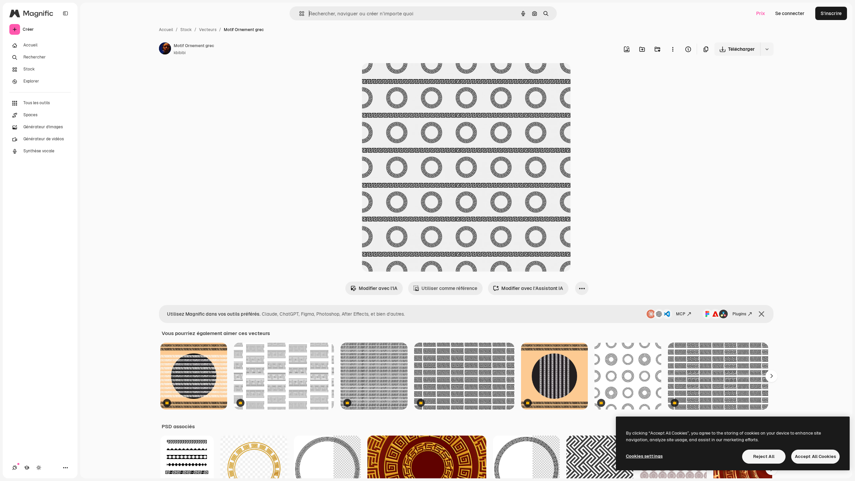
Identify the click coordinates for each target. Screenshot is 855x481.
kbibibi (180, 52)
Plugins (739, 314)
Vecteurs (207, 29)
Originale (406, 76)
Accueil (166, 29)
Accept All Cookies (815, 456)
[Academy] (26, 467)
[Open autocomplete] (299, 13)
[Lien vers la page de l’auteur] (165, 49)
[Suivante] (771, 376)
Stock (186, 29)
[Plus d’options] (672, 49)
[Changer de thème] (38, 467)
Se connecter (790, 13)
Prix (760, 13)
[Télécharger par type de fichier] (767, 49)
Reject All (764, 456)
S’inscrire (831, 13)
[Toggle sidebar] (65, 13)
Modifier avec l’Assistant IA (532, 288)
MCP (680, 314)
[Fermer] (761, 314)
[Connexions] (14, 467)
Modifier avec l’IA (378, 288)
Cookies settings (644, 456)
